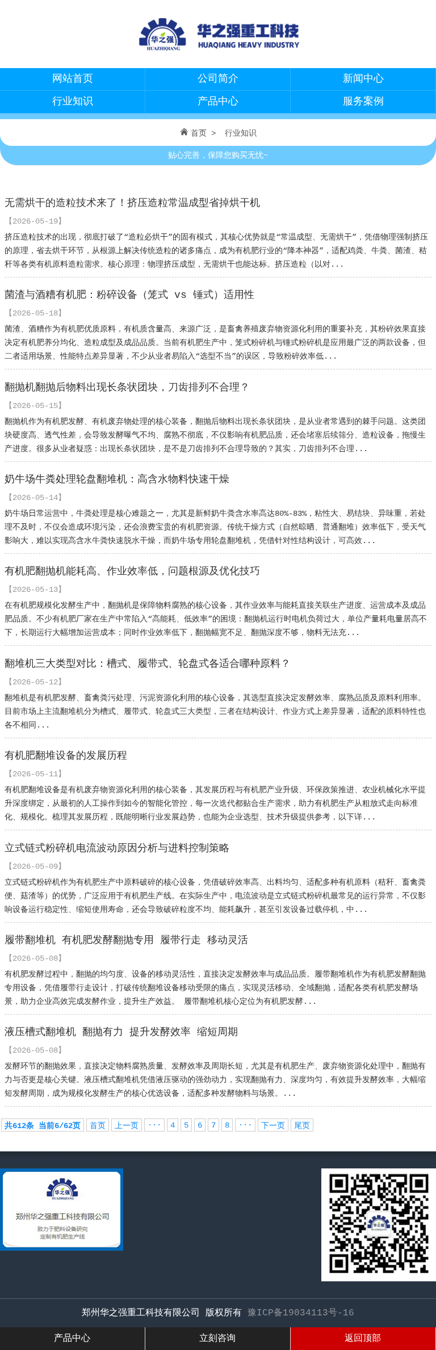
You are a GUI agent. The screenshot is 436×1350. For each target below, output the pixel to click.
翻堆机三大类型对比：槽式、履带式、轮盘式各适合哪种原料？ (148, 664)
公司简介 (218, 79)
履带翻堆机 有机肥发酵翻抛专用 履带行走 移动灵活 (126, 940)
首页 (199, 133)
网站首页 (72, 79)
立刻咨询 (217, 1339)
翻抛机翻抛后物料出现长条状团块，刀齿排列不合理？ (127, 387)
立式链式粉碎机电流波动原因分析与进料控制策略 (117, 848)
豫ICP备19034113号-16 (301, 1313)
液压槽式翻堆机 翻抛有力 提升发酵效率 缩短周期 (121, 1032)
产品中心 (218, 101)
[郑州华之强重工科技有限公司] (218, 54)
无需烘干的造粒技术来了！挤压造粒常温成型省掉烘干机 (132, 203)
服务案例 (363, 101)
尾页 (302, 1125)
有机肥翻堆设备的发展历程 (66, 756)
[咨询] (61, 1248)
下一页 (273, 1125)
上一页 (127, 1125)
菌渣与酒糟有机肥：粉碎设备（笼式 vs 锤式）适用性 (129, 295)
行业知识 (72, 101)
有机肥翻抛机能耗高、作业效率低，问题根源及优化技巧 (132, 571)
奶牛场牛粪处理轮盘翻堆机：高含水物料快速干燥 (117, 479)
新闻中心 (363, 79)
